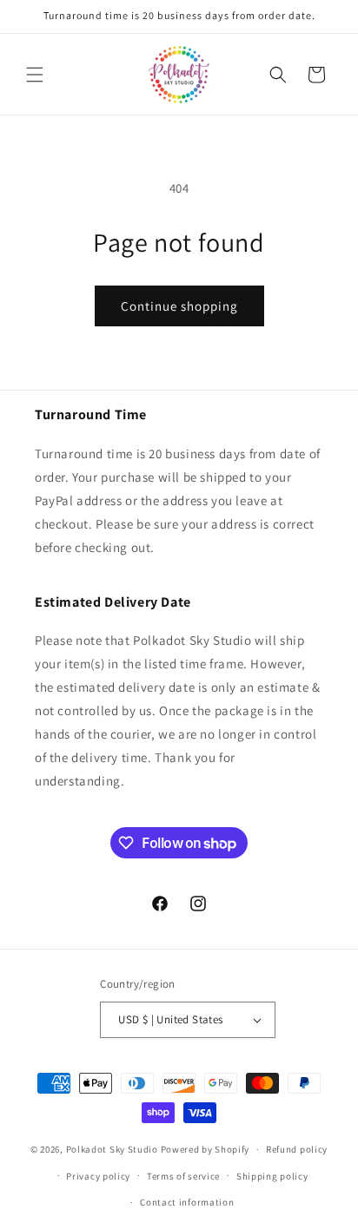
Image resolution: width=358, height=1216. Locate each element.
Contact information (187, 1202)
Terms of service (183, 1176)
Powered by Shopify (205, 1149)
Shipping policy (272, 1176)
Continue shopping (179, 306)
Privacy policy (98, 1176)
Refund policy (297, 1149)
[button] (35, 75)
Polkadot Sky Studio (112, 1149)
